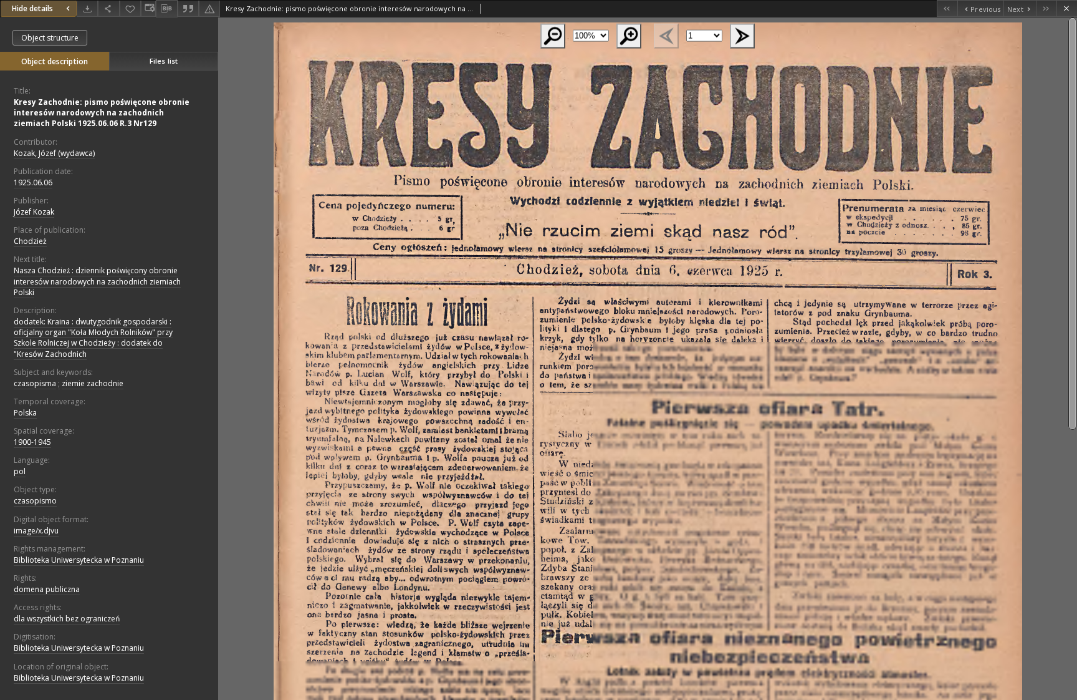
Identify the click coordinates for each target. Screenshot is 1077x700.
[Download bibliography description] (166, 8)
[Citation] (188, 8)
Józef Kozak (34, 212)
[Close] (1066, 8)
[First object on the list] (947, 8)
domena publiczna (47, 589)
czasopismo (35, 500)
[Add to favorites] (130, 8)
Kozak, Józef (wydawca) (54, 153)
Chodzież (30, 241)
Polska (25, 412)
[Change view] (148, 8)
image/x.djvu (36, 530)
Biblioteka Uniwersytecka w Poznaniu (79, 560)
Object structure (50, 37)
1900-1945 (32, 442)
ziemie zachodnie (92, 383)
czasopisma (35, 383)
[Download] (87, 8)
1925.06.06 (33, 182)
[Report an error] (209, 8)
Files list (164, 61)
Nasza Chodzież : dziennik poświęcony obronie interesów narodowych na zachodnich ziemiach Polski (97, 281)
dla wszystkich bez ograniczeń (67, 618)
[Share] (108, 8)
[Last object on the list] (1046, 8)
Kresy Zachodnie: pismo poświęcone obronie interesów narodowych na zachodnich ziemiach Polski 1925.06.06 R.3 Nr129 (101, 113)
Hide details (32, 8)
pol (20, 471)
